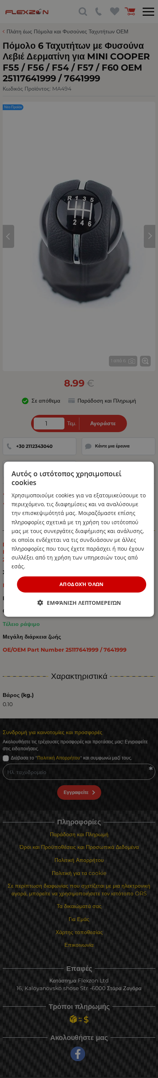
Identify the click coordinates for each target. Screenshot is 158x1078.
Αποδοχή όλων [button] (81, 584)
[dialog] (79, 538)
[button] (79, 602)
